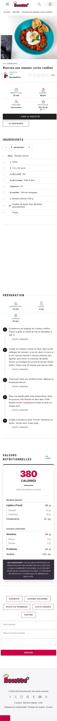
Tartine (28, 615)
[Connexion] (50, 4)
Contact (49, 707)
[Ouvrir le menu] (7, 4)
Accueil (7, 12)
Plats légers (43, 607)
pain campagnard (26, 403)
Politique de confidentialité (16, 707)
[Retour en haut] (5, 718)
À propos (18, 703)
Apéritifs (16, 12)
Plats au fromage (16, 607)
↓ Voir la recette (29, 117)
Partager (17, 123)
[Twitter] (15, 696)
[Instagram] (21, 696)
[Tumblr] (33, 696)
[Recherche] (39, 4)
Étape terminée (20, 339)
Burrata (14, 599)
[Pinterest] (27, 696)
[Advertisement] (28, 259)
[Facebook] (10, 697)
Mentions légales (30, 703)
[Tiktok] (46, 696)
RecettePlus (15, 77)
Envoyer (28, 653)
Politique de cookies (36, 707)
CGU (41, 703)
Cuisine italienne (37, 599)
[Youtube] (40, 696)
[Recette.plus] (23, 5)
